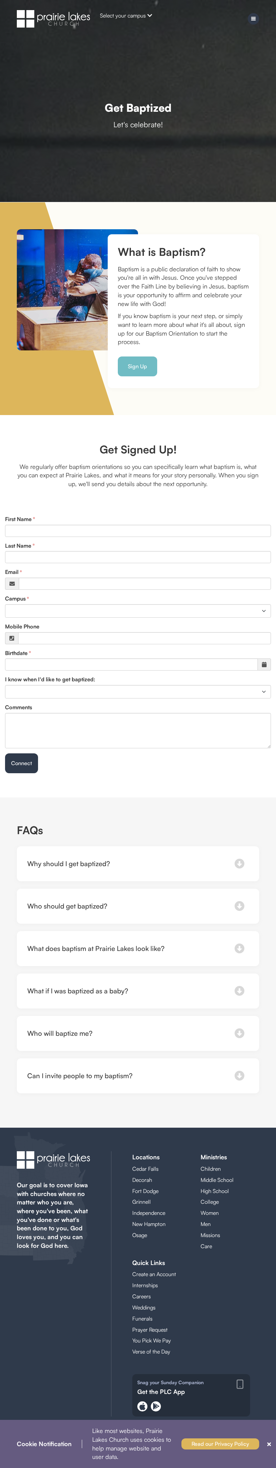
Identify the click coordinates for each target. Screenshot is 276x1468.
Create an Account (154, 1274)
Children (211, 1168)
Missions (210, 1235)
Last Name (18, 545)
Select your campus (123, 15)
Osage (139, 1235)
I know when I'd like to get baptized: (50, 679)
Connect (21, 763)
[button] (138, 864)
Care (206, 1246)
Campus (15, 598)
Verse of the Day (151, 1351)
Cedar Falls (145, 1168)
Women (210, 1212)
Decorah (142, 1179)
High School (215, 1191)
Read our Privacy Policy (220, 1443)
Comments (18, 707)
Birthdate (16, 653)
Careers (141, 1296)
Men (206, 1224)
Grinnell (141, 1201)
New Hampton (149, 1224)
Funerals (142, 1318)
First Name (18, 519)
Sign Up (137, 366)
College (210, 1201)
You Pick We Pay (151, 1340)
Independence (148, 1212)
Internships (145, 1285)
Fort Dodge (145, 1191)
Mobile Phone (22, 626)
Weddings (144, 1307)
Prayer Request (150, 1329)
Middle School (217, 1179)
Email (12, 572)
